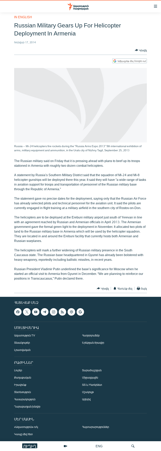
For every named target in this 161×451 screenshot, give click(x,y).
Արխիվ (86, 399)
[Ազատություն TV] (65, 446)
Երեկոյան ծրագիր (93, 342)
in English (23, 17)
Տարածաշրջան (92, 370)
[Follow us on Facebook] (18, 312)
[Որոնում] (133, 446)
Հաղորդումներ (91, 335)
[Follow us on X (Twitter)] (26, 312)
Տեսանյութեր (22, 342)
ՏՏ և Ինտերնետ (92, 385)
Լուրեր (18, 370)
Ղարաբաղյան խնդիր (27, 406)
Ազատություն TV (24, 335)
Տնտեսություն (22, 392)
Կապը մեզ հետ (23, 434)
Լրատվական (22, 350)
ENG (99, 446)
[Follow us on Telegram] (44, 312)
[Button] (141, 50)
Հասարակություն (24, 399)
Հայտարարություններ (95, 427)
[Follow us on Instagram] (53, 312)
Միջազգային (90, 377)
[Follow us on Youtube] (35, 312)
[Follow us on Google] (80, 312)
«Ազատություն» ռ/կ (26, 427)
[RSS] (62, 312)
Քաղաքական (22, 377)
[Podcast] (71, 312)
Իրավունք (20, 385)
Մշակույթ (88, 392)
